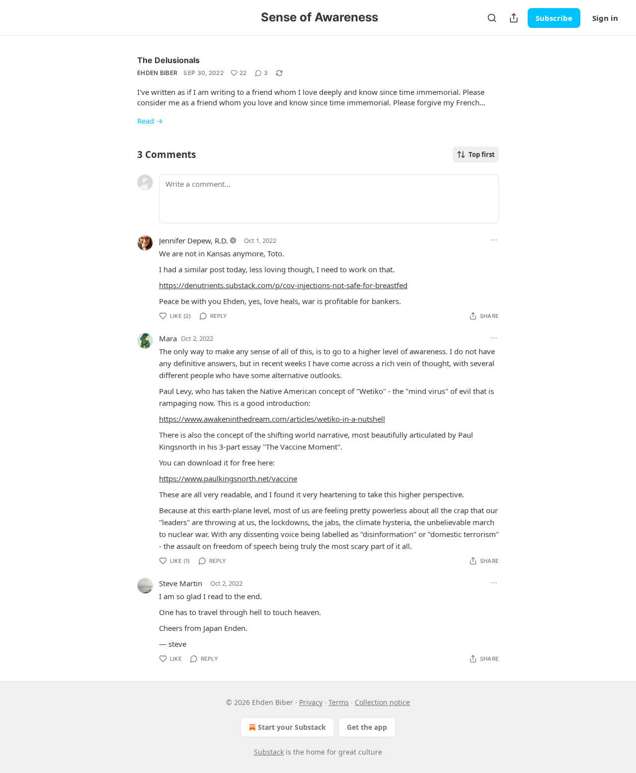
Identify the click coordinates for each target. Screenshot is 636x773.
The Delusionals (168, 60)
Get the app (367, 727)
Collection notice (382, 702)
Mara (168, 338)
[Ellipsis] (494, 240)
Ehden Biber (157, 73)
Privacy (310, 702)
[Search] (492, 18)
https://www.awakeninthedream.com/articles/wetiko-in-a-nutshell (272, 419)
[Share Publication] (514, 18)
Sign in (605, 18)
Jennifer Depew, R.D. (193, 240)
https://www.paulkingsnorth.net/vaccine (228, 478)
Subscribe (554, 18)
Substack (269, 752)
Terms (338, 702)
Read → (150, 121)
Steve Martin (180, 583)
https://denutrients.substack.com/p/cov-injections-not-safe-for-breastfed (283, 285)
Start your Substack (292, 727)
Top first (482, 154)
